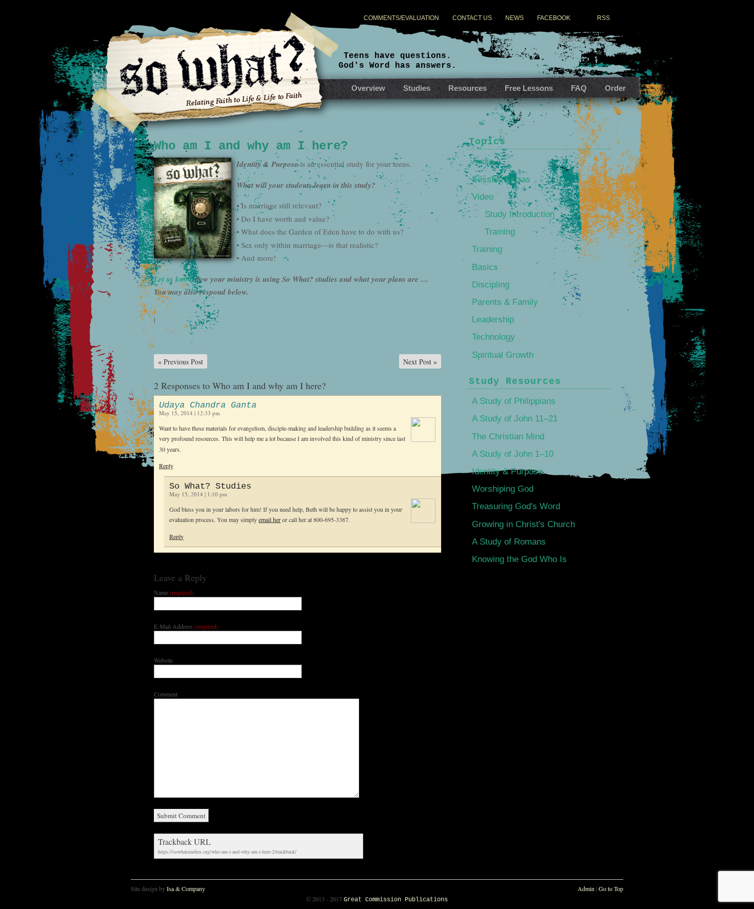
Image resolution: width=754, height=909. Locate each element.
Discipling (490, 284)
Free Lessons (529, 88)
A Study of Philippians (513, 401)
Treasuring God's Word (516, 506)
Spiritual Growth (502, 355)
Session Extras (501, 179)
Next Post (420, 361)
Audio (482, 161)
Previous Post (180, 361)
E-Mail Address (186, 626)
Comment (165, 694)
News (514, 18)
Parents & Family (505, 302)
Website (163, 660)
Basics (485, 267)
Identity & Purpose (507, 471)
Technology (493, 337)
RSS (603, 18)
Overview (368, 88)
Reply (166, 465)
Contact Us (472, 18)
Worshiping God (502, 489)
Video (482, 197)
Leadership (493, 319)
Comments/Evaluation (401, 18)
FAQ (579, 88)
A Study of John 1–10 (512, 454)
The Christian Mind (508, 436)
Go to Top (611, 888)
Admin (586, 888)
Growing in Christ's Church (523, 524)
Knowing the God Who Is (519, 559)
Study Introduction (519, 214)
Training (500, 232)
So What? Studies (210, 486)
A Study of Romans (509, 542)
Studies (416, 88)
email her (270, 519)
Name (174, 592)
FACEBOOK (553, 18)
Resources (467, 88)
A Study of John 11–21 (515, 418)
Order (615, 88)
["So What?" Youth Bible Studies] (215, 87)
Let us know (173, 279)
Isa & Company (186, 888)
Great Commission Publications (396, 899)
